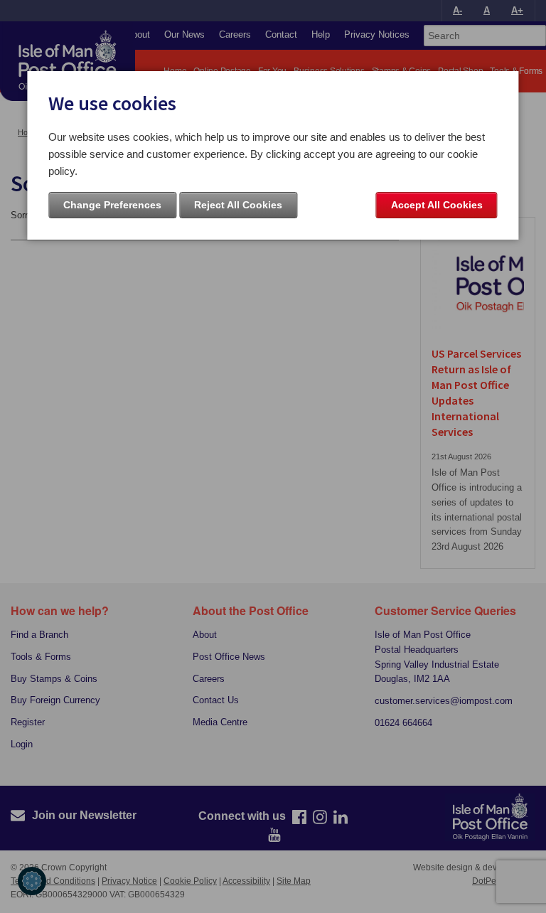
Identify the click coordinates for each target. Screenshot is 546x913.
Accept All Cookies (437, 204)
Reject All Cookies (238, 204)
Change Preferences (112, 204)
